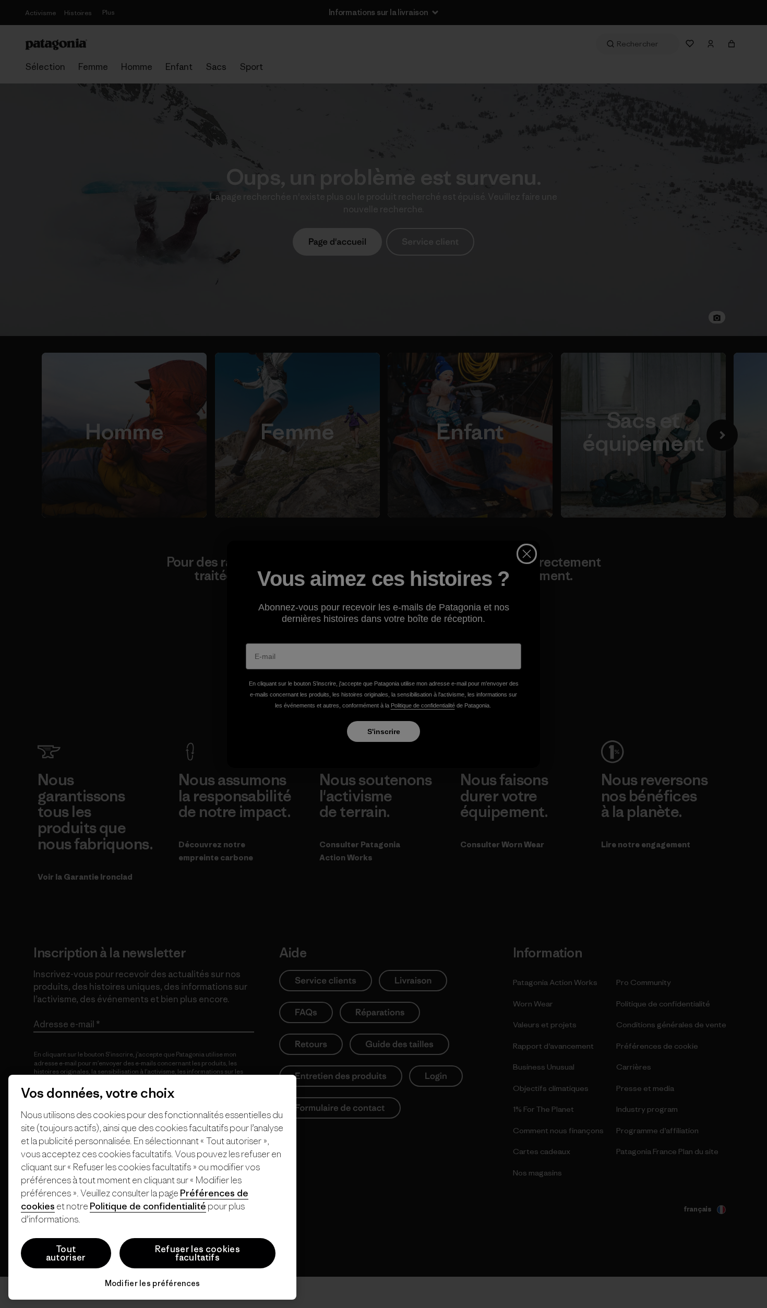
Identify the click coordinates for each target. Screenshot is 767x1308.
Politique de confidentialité (148, 1206)
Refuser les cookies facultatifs (197, 1253)
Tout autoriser (66, 1253)
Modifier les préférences (152, 1283)
